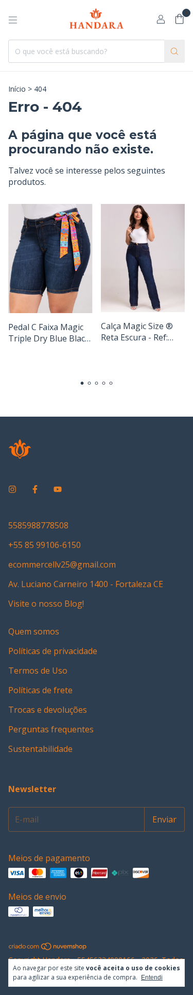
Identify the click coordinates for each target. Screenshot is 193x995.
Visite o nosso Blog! (46, 603)
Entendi (152, 977)
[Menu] (12, 20)
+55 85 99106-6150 (44, 545)
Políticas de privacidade (52, 651)
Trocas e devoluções (47, 709)
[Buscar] (174, 51)
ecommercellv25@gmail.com (62, 564)
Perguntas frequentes (51, 729)
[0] (179, 19)
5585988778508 (38, 525)
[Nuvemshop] (48, 948)
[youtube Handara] (58, 489)
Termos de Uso (37, 670)
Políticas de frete (40, 690)
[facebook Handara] (35, 489)
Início (17, 89)
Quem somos (33, 631)
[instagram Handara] (12, 489)
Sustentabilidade (40, 748)
